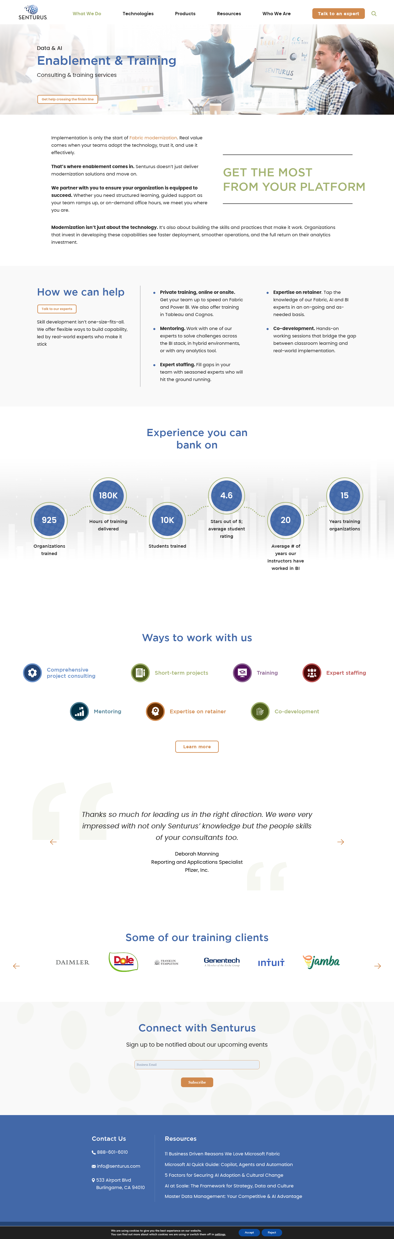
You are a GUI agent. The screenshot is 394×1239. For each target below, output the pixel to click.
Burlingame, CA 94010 (120, 1187)
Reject (272, 1232)
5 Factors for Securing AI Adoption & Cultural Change (224, 1175)
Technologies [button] (138, 14)
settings (220, 1234)
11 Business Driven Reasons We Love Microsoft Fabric (222, 1154)
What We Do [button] (87, 14)
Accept (249, 1232)
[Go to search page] (374, 13)
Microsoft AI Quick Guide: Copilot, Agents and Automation (229, 1164)
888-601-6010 (112, 1152)
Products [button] (185, 14)
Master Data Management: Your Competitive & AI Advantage (233, 1196)
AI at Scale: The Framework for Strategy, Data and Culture (229, 1186)
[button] (53, 842)
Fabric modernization (153, 138)
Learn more (197, 746)
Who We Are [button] (276, 14)
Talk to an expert (338, 13)
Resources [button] (229, 14)
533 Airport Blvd (113, 1180)
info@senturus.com (118, 1166)
